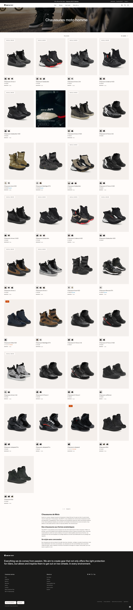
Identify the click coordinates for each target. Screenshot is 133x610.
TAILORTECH (50, 585)
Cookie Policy (99, 601)
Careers (48, 581)
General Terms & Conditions (117, 601)
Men (55, 5)
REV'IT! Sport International (13, 605)
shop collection (43, 124)
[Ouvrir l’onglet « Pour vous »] (130, 607)
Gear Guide (67, 5)
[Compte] (122, 5)
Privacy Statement (107, 601)
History (48, 579)
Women (60, 5)
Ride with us (76, 5)
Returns (6, 581)
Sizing (6, 585)
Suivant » (68, 509)
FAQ (6, 577)
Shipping (7, 579)
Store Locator (50, 587)
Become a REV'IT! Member (72, 1)
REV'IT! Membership (9, 591)
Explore (48, 589)
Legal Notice (126, 601)
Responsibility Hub (51, 583)
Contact (6, 587)
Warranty (7, 583)
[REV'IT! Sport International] (8, 5)
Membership (113, 1)
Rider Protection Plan (9, 589)
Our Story (49, 577)
